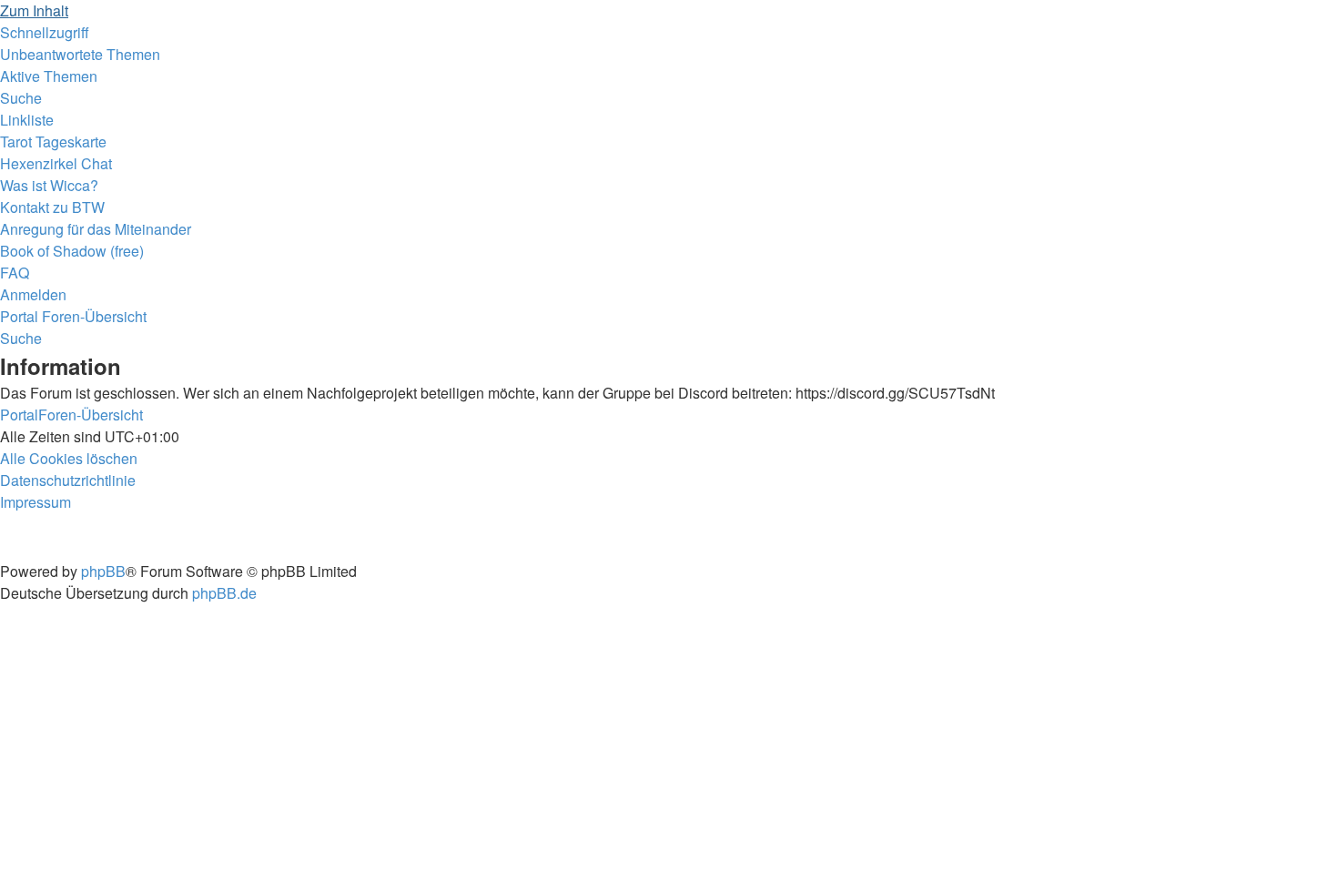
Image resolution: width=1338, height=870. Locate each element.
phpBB (103, 571)
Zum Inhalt (34, 10)
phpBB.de (224, 592)
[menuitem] (80, 54)
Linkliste (27, 119)
